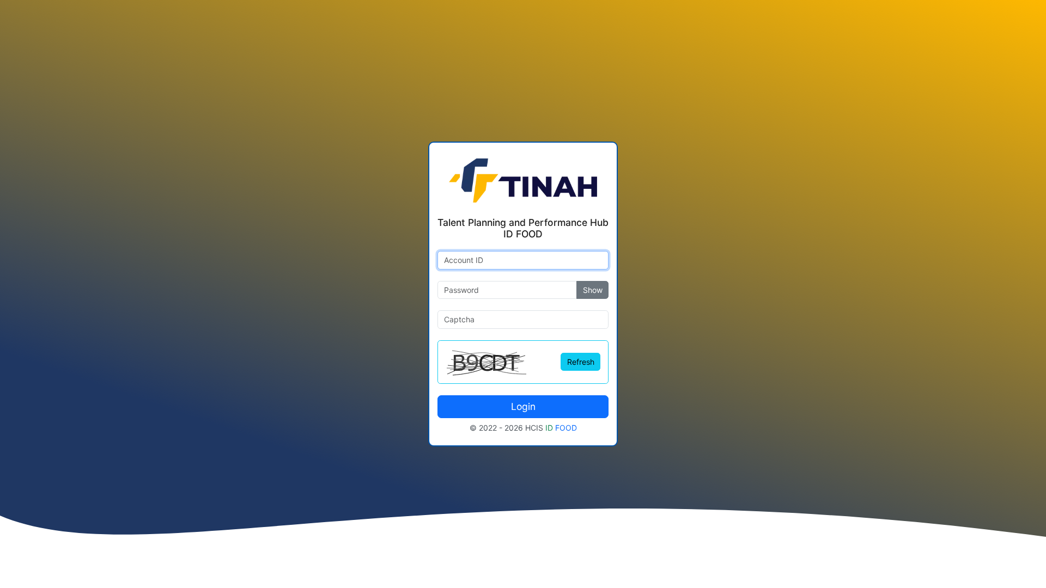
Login (523, 406)
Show (593, 290)
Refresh (580, 361)
